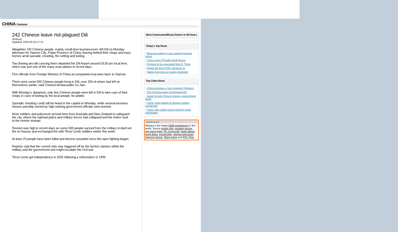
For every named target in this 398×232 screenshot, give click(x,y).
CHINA (9, 23)
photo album (188, 131)
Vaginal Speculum (183, 134)
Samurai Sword (154, 137)
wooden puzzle (183, 128)
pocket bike (165, 134)
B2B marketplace (179, 125)
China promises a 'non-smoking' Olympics (170, 88)
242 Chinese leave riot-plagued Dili (167, 92)
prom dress (151, 134)
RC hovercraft (171, 131)
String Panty (170, 137)
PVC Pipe (188, 137)
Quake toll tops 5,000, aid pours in (166, 68)
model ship (167, 128)
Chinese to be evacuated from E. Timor (169, 64)
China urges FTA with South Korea (166, 60)
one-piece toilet (154, 131)
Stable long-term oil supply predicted (167, 72)
